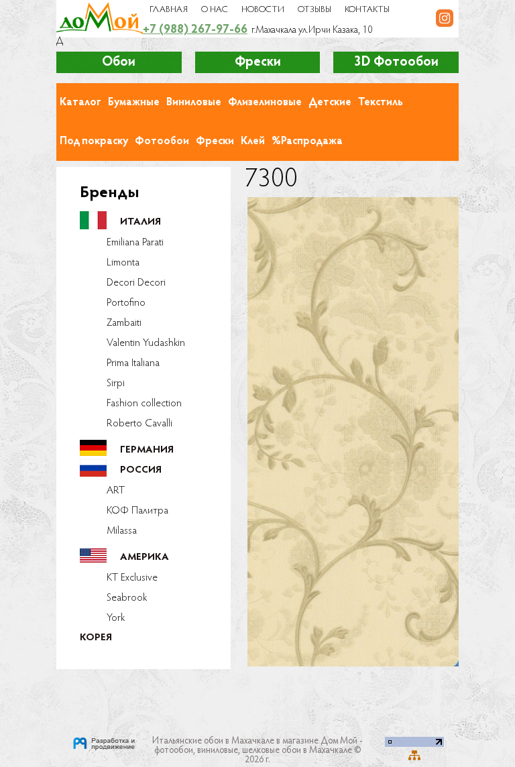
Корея (96, 638)
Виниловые (193, 102)
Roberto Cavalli (139, 423)
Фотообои (162, 141)
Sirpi (116, 383)
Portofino (126, 303)
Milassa (122, 531)
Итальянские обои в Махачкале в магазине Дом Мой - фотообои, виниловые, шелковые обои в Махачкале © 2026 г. (257, 751)
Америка (144, 557)
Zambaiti (124, 323)
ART (116, 490)
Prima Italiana (133, 363)
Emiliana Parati (135, 242)
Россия (141, 470)
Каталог (80, 102)
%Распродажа (307, 141)
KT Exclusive (132, 578)
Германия (147, 450)
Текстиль (380, 102)
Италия (140, 222)
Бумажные (134, 102)
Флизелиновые (265, 102)
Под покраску (94, 141)
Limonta (123, 262)
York (116, 618)
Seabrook (127, 598)
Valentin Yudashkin (146, 343)
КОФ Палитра (137, 511)
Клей (253, 141)
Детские (329, 102)
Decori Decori (136, 283)
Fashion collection (144, 403)
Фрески (215, 141)
